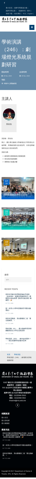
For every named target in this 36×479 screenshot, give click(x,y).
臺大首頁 (9, 8)
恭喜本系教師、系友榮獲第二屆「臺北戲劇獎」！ (18, 319)
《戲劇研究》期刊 (24, 11)
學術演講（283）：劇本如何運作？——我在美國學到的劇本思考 (18, 340)
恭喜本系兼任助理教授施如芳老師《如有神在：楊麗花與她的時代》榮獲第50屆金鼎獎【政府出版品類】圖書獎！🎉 (19, 297)
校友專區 (17, 14)
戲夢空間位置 (10, 11)
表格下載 (9, 14)
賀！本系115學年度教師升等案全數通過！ (18, 309)
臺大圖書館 (6, 423)
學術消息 (17, 355)
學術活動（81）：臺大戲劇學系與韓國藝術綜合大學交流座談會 (19, 330)
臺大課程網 (6, 421)
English (30, 14)
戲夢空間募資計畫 (20, 8)
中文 (24, 14)
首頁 (8, 355)
